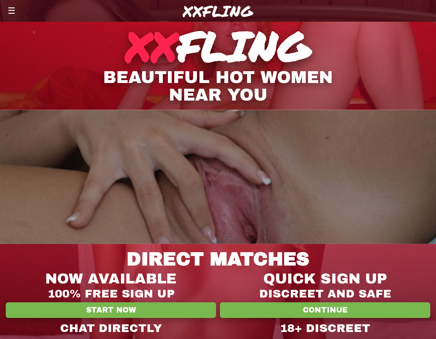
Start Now (111, 310)
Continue (325, 310)
